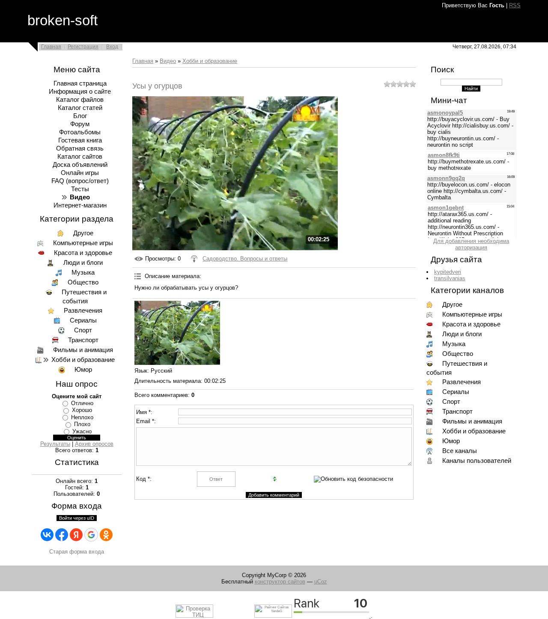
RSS (515, 5)
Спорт (83, 330)
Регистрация (83, 47)
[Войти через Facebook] (61, 534)
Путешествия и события (84, 297)
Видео (168, 61)
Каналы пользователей (476, 460)
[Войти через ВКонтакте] (47, 534)
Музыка (83, 272)
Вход (112, 47)
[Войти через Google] (91, 535)
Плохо (82, 424)
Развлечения (83, 310)
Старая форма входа (76, 551)
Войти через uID (76, 518)
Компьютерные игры (83, 243)
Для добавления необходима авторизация (471, 244)
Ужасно (82, 431)
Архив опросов (94, 444)
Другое (83, 233)
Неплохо (82, 417)
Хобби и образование (83, 359)
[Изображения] (177, 333)
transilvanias (449, 278)
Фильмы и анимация (83, 350)
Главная (51, 47)
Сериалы (83, 320)
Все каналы (459, 450)
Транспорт (83, 340)
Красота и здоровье (83, 252)
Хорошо (82, 410)
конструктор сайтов (280, 581)
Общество (83, 282)
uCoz (320, 581)
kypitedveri (447, 272)
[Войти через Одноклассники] (106, 534)
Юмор (83, 369)
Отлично (82, 403)
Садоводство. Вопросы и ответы (245, 258)
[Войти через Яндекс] (76, 534)
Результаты (55, 444)
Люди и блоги (83, 262)
